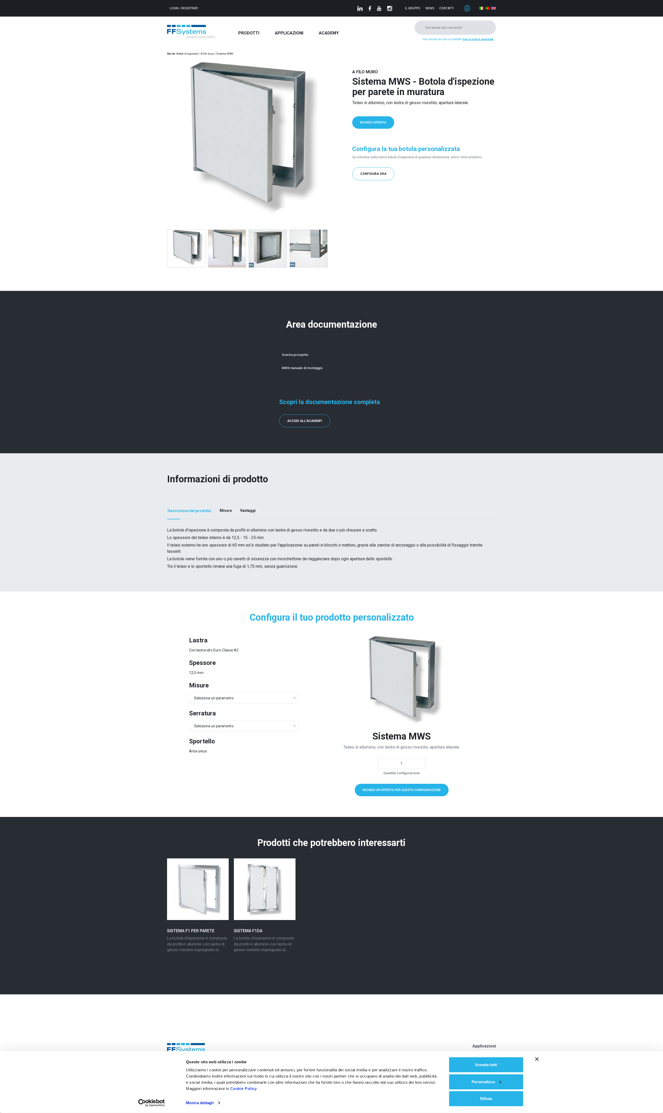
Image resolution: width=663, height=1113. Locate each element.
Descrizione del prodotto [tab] (189, 511)
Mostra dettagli (200, 1103)
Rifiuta (486, 1098)
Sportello (202, 741)
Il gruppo (412, 8)
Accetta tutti (486, 1064)
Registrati (189, 8)
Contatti (446, 8)
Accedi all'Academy (304, 421)
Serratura (202, 713)
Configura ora (373, 174)
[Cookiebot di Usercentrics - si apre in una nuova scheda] (151, 1103)
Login (174, 8)
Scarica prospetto (295, 355)
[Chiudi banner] (537, 1059)
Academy (329, 33)
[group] (198, 908)
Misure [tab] (226, 510)
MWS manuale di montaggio (302, 368)
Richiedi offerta (373, 122)
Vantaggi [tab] (248, 510)
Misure (199, 685)
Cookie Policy (243, 1088)
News (430, 8)
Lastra (198, 640)
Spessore (202, 662)
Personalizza (483, 1081)
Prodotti (248, 33)
